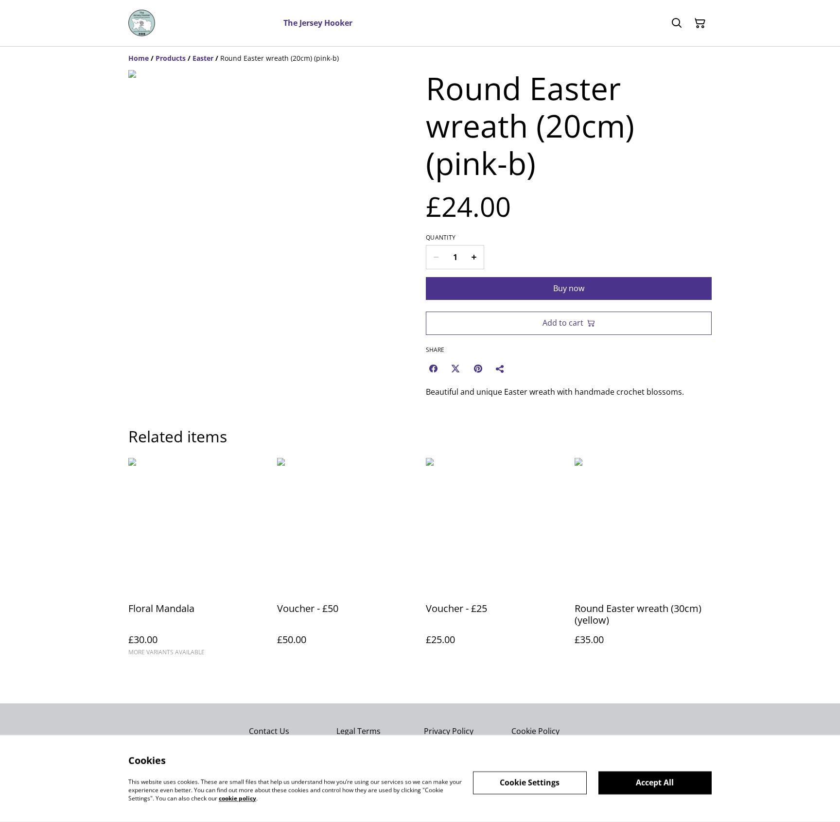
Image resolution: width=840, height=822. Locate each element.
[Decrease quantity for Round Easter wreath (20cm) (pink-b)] (436, 257)
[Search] (676, 23)
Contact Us (269, 731)
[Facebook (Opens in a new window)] (433, 368)
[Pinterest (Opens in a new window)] (478, 368)
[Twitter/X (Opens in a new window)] (455, 368)
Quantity (440, 237)
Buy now (568, 288)
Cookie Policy (535, 731)
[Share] (500, 368)
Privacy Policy (448, 731)
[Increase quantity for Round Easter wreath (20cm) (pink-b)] (474, 257)
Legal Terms (358, 731)
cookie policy (237, 798)
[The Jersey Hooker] (142, 23)
